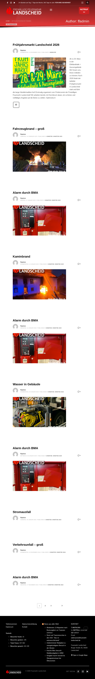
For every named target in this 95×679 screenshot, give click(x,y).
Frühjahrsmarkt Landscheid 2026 (36, 44)
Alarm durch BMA (25, 192)
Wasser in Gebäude (26, 384)
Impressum (9, 627)
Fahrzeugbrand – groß (28, 129)
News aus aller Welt (51, 624)
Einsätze (50, 136)
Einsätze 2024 (59, 391)
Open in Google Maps (80, 655)
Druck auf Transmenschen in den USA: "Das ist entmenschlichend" (56, 637)
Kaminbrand (21, 256)
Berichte (53, 52)
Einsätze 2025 (57, 136)
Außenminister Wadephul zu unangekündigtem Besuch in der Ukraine (56, 645)
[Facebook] (7, 2)
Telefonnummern (11, 624)
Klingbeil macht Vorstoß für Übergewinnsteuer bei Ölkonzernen (56, 658)
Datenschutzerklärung (29, 624)
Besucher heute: (16, 637)
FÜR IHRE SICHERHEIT (63, 2)
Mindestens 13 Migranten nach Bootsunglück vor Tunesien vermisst (57, 630)
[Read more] (16, 107)
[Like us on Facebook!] (78, 671)
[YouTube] (14, 2)
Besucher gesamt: (17, 646)
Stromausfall (22, 512)
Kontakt (24, 627)
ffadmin (23, 50)
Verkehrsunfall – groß (28, 544)
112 (84, 10)
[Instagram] (11, 2)
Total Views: (15, 643)
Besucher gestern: (17, 640)
